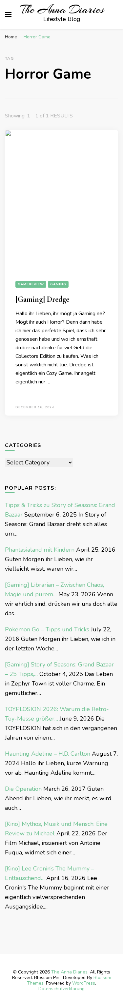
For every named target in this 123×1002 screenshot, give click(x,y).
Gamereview (31, 284)
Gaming (58, 284)
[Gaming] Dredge (42, 299)
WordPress (83, 983)
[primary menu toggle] (8, 14)
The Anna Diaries (62, 9)
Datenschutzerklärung (61, 989)
